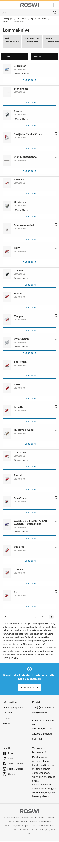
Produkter (21, 18)
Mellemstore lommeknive (32, 40)
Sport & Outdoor (15, 763)
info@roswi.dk (39, 712)
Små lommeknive (12, 40)
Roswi (10, 753)
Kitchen (11, 774)
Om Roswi (8, 712)
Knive (5, 21)
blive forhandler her (42, 784)
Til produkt (29, 80)
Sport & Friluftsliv (38, 18)
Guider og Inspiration (13, 707)
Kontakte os (29, 687)
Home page (7, 18)
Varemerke (8, 723)
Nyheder (7, 717)
